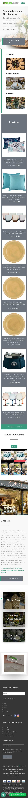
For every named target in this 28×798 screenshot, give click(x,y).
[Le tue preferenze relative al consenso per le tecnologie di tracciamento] (1, 598)
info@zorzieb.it (14, 777)
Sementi (5, 705)
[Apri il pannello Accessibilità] (3, 794)
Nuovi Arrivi (6, 709)
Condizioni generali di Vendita (10, 731)
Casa (5, 703)
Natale (5, 707)
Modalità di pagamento (9, 735)
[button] (17, 794)
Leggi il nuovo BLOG (12, 41)
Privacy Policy (7, 727)
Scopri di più (14, 427)
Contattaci (13, 667)
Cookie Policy (7, 729)
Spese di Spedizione (8, 733)
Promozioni (6, 711)
